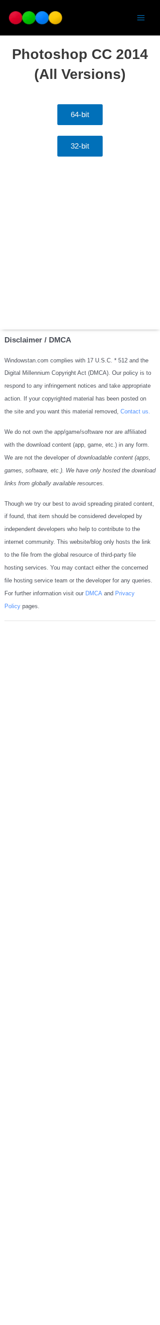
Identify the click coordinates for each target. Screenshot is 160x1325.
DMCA (94, 593)
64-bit (80, 114)
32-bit (80, 146)
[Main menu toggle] (141, 18)
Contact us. (135, 411)
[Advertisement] (80, 245)
